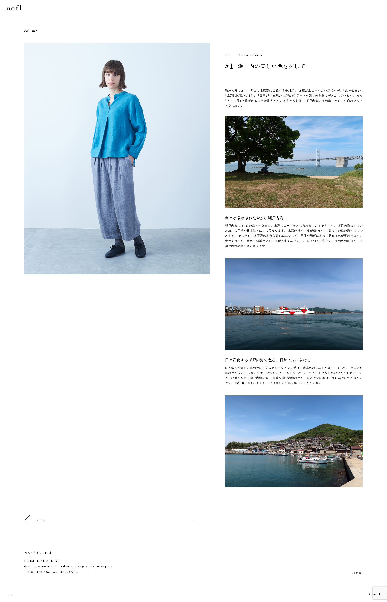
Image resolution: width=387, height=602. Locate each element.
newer (40, 520)
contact (357, 572)
